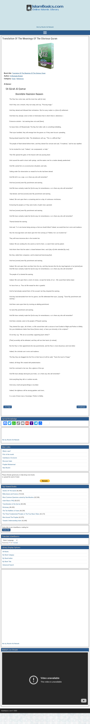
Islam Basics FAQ (8, 500)
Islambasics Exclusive (10, 458)
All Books (6, 551)
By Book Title (7, 561)
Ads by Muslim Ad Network (45, 27)
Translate (15, 542)
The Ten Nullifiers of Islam (11, 510)
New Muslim (6, 468)
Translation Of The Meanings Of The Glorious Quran (28, 73)
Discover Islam (7, 461)
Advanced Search (8, 565)
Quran (14, 78)
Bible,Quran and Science (10, 494)
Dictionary (6, 507)
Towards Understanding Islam (12, 520)
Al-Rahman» (81, 407)
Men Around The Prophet (10, 517)
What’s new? (7, 451)
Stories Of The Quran (9, 491)
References (20, 78)
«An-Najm (7, 407)
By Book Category (8, 555)
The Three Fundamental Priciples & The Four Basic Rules (21, 514)
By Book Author (8, 558)
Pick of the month (8, 454)
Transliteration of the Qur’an (11, 504)
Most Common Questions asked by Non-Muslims (18, 497)
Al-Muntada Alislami (16, 76)
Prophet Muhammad (9, 464)
